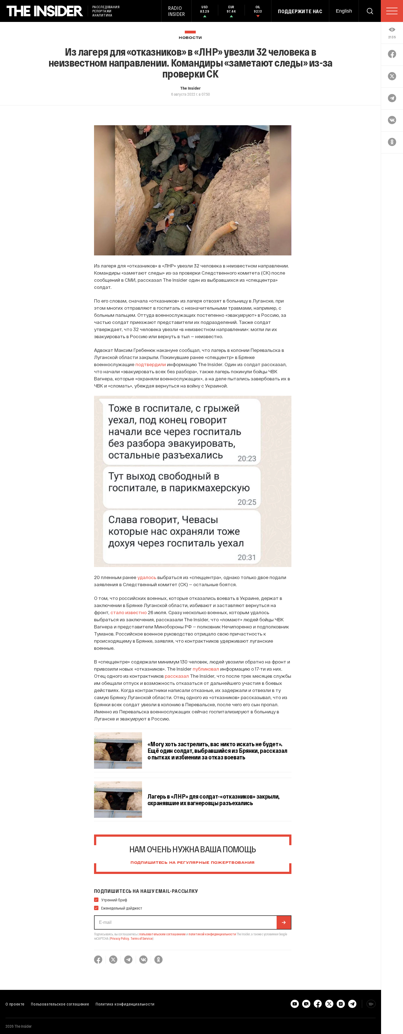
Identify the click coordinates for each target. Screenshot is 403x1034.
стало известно (128, 612)
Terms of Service (141, 938)
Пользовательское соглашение (60, 1003)
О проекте (14, 1003)
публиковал (206, 668)
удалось (146, 577)
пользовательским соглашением (162, 934)
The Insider (190, 88)
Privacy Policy (119, 938)
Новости (190, 37)
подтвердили (150, 364)
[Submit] (284, 922)
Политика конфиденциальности (125, 1003)
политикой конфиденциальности (212, 934)
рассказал (177, 676)
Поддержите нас (300, 11)
